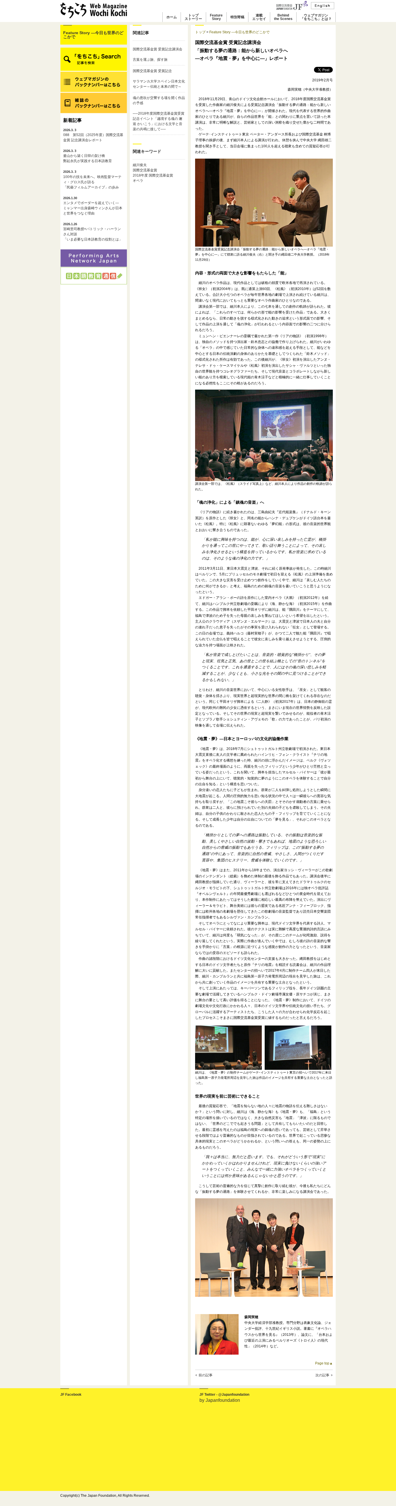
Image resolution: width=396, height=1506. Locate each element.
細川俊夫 (140, 165)
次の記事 (322, 1375)
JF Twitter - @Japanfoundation (224, 1395)
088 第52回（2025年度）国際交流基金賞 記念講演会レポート (93, 135)
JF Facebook (70, 1395)
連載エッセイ (259, 17)
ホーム (171, 17)
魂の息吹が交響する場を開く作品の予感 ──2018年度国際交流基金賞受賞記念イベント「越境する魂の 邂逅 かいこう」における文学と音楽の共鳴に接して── (159, 113)
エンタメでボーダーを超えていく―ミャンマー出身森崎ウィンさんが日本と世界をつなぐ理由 (92, 205)
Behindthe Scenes (283, 17)
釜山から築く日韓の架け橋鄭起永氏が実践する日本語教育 (87, 156)
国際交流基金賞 (145, 170)
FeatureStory (216, 17)
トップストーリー (193, 17)
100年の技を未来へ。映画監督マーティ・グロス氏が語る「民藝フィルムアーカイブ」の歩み (92, 179)
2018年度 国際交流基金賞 (153, 175)
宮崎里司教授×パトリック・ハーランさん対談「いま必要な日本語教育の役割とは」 (92, 231)
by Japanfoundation (219, 1400)
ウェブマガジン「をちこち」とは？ (316, 17)
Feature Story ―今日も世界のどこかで (93, 34)
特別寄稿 (237, 17)
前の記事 (205, 1375)
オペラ (138, 181)
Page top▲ (324, 1363)
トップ (200, 32)
